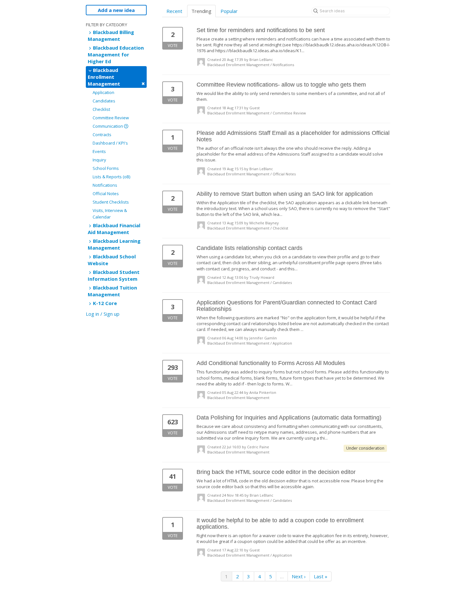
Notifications (105, 185)
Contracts (102, 134)
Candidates (104, 101)
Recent (174, 11)
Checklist (101, 109)
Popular (229, 11)
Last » (320, 576)
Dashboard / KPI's (110, 143)
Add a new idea (116, 10)
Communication (108, 126)
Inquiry (99, 160)
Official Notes (106, 193)
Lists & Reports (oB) (111, 177)
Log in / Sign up (102, 314)
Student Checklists (111, 202)
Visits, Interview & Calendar (110, 213)
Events (99, 151)
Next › (299, 576)
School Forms (106, 168)
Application (103, 92)
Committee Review (111, 118)
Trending (201, 11)
